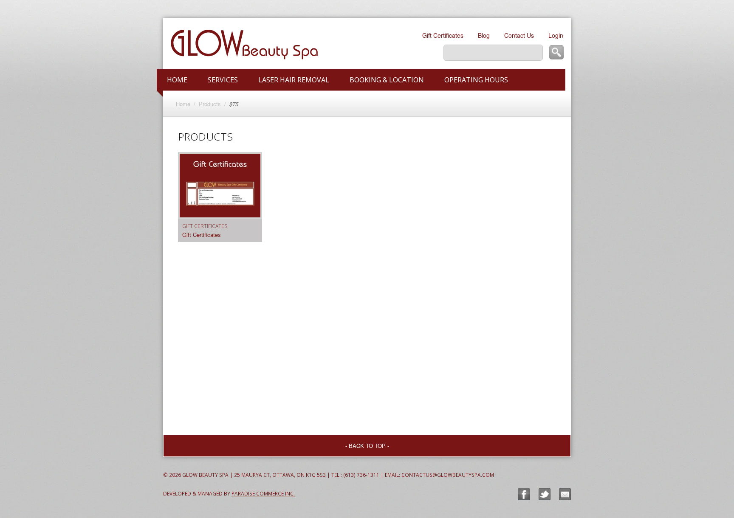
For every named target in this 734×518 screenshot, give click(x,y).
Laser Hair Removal (293, 79)
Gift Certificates (442, 35)
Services (223, 79)
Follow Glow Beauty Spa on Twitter (544, 494)
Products (210, 104)
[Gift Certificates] (220, 194)
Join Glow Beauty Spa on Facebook (524, 494)
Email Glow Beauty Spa (565, 494)
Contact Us (519, 35)
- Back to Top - (367, 446)
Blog (484, 35)
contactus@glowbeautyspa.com (447, 474)
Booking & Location (387, 79)
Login (555, 35)
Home (177, 79)
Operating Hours (476, 79)
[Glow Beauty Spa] (275, 44)
